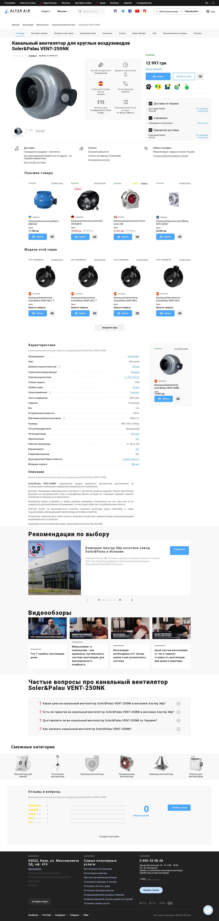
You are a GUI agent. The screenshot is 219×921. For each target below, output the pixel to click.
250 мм (135, 366)
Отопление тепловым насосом (99, 890)
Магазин (61, 11)
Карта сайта (34, 881)
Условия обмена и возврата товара (170, 156)
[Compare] (52, 237)
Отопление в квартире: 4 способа (100, 882)
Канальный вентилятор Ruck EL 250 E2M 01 (87, 222)
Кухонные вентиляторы (92, 774)
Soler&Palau (133, 356)
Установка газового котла (97, 903)
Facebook (33, 915)
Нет (137, 439)
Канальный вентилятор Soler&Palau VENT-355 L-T (84, 299)
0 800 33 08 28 (151, 860)
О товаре (20, 33)
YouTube (46, 915)
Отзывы (197, 33)
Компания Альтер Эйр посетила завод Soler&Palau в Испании (117, 549)
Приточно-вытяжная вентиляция (100, 877)
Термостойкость (131, 459)
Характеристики (88, 33)
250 (125, 75)
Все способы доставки (35, 162)
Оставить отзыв (179, 807)
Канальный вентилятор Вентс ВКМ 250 (43, 222)
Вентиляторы (42, 25)
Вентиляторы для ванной (23, 775)
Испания (101, 94)
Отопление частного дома (97, 886)
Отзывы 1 (144, 183)
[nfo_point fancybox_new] (59, 366)
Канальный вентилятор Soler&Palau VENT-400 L (126, 299)
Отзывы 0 (32, 56)
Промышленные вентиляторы (127, 775)
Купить (160, 76)
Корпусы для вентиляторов (196, 775)
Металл (135, 464)
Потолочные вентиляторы (57, 775)
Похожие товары (39, 33)
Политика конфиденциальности (44, 873)
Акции (102, 3)
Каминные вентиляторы (161, 774)
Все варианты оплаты (99, 160)
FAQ (154, 33)
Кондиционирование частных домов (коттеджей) (108, 899)
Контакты (114, 3)
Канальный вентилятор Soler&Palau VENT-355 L (168, 299)
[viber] (115, 12)
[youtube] (137, 12)
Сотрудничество (144, 3)
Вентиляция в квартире (95, 873)
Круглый (125, 92)
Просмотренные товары (175, 33)
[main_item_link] (47, 643)
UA (213, 3)
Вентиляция (28, 25)
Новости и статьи (27, 3)
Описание (107, 33)
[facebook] (130, 12)
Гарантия (128, 3)
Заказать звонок (151, 890)
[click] (200, 76)
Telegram (74, 915)
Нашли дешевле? (154, 69)
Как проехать (35, 869)
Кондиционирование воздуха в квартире (104, 895)
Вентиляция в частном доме (98, 869)
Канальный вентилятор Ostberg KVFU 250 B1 (172, 222)
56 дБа (136, 387)
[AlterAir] (17, 11)
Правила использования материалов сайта (49, 877)
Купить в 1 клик (184, 76)
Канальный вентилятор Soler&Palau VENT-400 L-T (41, 299)
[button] (132, 600)
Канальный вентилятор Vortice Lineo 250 (129, 222)
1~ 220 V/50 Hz (132, 377)
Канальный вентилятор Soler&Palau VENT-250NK (166, 386)
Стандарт (134, 392)
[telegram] (123, 12)
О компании (9, 3)
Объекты (66, 3)
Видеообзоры (50, 3)
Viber (86, 915)
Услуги (45, 11)
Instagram (60, 915)
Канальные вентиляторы (63, 25)
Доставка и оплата (83, 3)
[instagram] (144, 12)
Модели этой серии (63, 33)
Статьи (122, 33)
